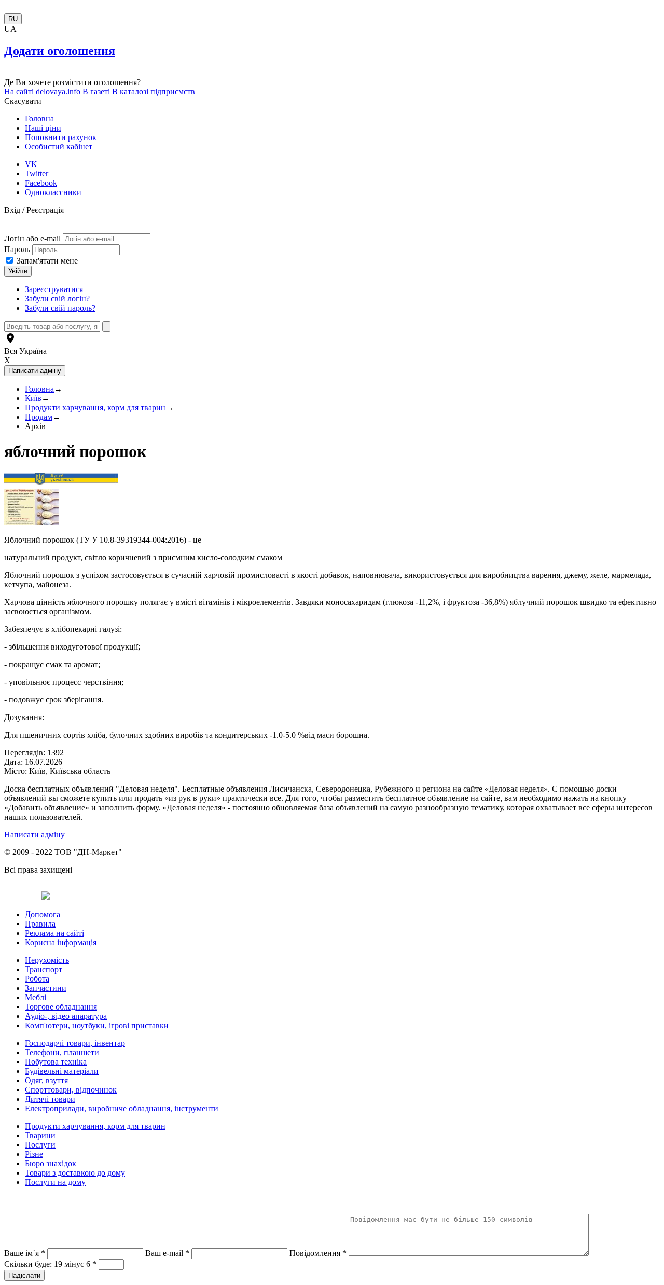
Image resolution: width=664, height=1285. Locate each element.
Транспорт (43, 969)
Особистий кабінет (58, 146)
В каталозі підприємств (153, 91)
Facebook (41, 182)
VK (31, 164)
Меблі (35, 997)
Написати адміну (34, 834)
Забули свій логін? (57, 298)
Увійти (17, 271)
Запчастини (45, 988)
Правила (40, 923)
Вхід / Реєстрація (34, 209)
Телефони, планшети (62, 1052)
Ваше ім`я (24, 1253)
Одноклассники (53, 192)
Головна (39, 118)
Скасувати (23, 100)
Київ (33, 398)
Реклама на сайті (54, 933)
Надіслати (24, 1275)
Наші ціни (43, 127)
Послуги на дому (55, 1182)
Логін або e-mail (32, 238)
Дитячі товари (50, 1099)
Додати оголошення (59, 51)
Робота (37, 978)
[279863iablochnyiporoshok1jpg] (31, 522)
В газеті (96, 91)
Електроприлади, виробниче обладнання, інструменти (121, 1108)
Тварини (40, 1135)
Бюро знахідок (50, 1163)
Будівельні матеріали (62, 1071)
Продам (38, 416)
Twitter (36, 173)
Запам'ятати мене (47, 260)
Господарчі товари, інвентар (75, 1043)
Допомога (42, 914)
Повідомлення (318, 1253)
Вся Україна (25, 351)
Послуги (40, 1144)
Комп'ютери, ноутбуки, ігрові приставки (97, 1025)
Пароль (18, 249)
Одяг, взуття (46, 1080)
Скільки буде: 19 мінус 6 (50, 1264)
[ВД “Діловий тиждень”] (5, 8)
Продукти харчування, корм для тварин (95, 407)
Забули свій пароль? (60, 307)
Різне (34, 1154)
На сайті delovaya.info (42, 91)
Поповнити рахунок (60, 137)
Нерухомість (47, 960)
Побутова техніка (56, 1061)
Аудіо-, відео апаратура (66, 1016)
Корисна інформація (60, 942)
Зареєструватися (54, 289)
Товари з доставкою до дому (75, 1172)
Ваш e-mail (167, 1253)
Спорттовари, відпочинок (71, 1089)
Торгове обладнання (61, 1006)
